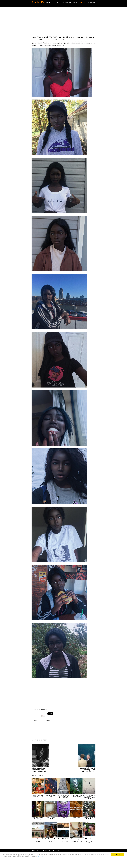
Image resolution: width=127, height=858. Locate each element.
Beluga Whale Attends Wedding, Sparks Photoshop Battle (87, 769)
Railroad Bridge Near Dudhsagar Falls (76, 795)
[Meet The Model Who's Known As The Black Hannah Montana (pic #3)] (59, 212)
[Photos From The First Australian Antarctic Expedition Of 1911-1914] (89, 794)
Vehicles (91, 3)
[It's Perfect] (63, 816)
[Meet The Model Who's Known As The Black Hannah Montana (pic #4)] (59, 270)
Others (82, 3)
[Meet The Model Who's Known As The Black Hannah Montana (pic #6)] (59, 387)
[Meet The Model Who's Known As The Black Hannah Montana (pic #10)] (59, 619)
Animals (49, 3)
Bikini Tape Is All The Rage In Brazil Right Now (50, 840)
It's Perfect (64, 817)
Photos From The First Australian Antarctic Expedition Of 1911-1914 (89, 796)
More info (40, 856)
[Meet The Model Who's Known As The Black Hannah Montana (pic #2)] (59, 154)
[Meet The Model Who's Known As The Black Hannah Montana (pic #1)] (62, 96)
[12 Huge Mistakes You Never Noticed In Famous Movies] (63, 837)
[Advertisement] (63, 21)
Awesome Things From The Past (50, 818)
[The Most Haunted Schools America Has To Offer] (38, 837)
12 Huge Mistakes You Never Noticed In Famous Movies (64, 840)
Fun (75, 3)
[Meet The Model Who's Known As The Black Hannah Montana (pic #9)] (59, 561)
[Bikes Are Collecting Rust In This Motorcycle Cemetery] (89, 816)
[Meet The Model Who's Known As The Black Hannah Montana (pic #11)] (59, 678)
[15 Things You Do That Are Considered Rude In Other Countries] (89, 837)
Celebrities (66, 3)
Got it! (118, 854)
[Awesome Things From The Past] (50, 816)
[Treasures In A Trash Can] (50, 794)
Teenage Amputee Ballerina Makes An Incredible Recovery (76, 840)
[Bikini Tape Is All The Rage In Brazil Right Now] (50, 837)
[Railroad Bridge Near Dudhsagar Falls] (76, 794)
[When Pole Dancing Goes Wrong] (38, 816)
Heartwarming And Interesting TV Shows (37, 795)
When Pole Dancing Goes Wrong (37, 818)
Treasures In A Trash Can (50, 795)
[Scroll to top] (113, 850)
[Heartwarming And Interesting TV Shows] (38, 794)
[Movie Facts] (76, 816)
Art (57, 3)
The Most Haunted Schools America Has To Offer (37, 840)
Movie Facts (76, 817)
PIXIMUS (38, 2)
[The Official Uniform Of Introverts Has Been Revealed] (63, 794)
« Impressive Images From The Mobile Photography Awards (39, 769)
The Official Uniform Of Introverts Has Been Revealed (63, 796)
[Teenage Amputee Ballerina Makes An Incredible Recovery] (76, 837)
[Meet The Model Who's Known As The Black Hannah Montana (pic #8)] (59, 503)
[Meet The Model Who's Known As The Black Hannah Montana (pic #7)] (59, 445)
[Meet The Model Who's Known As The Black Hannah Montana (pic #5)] (59, 329)
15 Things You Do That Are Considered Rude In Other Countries (89, 840)
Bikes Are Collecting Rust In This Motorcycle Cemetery (89, 819)
